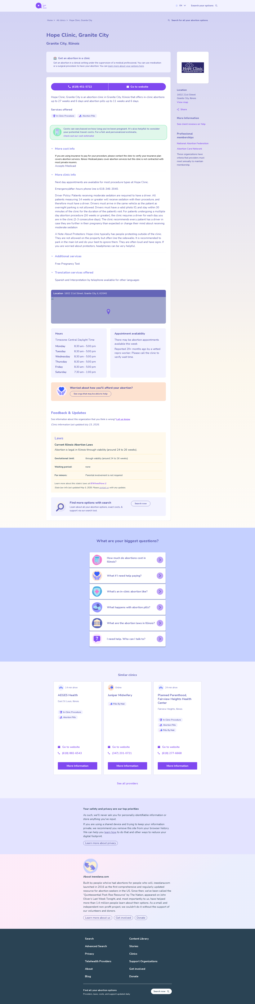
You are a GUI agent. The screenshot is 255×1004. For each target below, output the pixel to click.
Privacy (89, 954)
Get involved (123, 917)
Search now (141, 503)
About (89, 969)
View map (182, 102)
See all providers (127, 783)
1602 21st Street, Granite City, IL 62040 (85, 293)
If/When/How (97, 483)
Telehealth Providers (98, 961)
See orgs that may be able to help (91, 393)
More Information (77, 766)
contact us (104, 487)
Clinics (133, 954)
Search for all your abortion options (189, 20)
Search (89, 938)
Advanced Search (96, 946)
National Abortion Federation (193, 143)
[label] (180, 5)
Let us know (123, 419)
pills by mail (119, 703)
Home (50, 20)
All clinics (61, 20)
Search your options (202, 5)
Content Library (139, 938)
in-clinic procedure (65, 115)
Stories (133, 946)
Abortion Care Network (189, 148)
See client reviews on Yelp (191, 124)
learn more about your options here (126, 66)
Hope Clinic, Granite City (80, 20)
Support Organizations (143, 961)
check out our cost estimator (78, 136)
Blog (88, 976)
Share (183, 109)
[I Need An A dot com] (41, 5)
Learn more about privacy (100, 843)
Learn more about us (97, 917)
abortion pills (88, 115)
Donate (141, 917)
